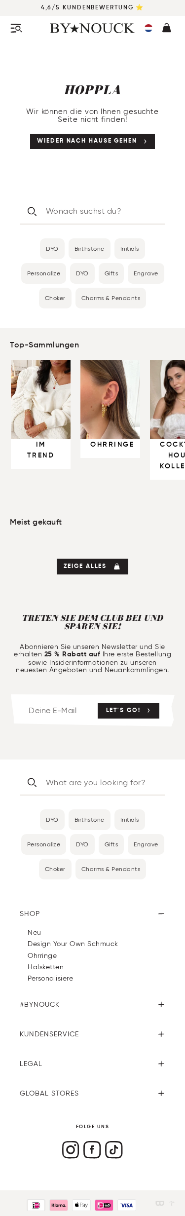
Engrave (146, 273)
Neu (34, 932)
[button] (148, 28)
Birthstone (89, 248)
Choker (55, 298)
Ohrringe (42, 955)
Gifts (111, 273)
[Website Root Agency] (171, 1203)
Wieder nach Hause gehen (87, 141)
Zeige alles (85, 567)
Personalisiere (50, 978)
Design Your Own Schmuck (73, 944)
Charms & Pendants (111, 298)
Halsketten (46, 967)
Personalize (44, 273)
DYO (52, 248)
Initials (129, 248)
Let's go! (123, 711)
